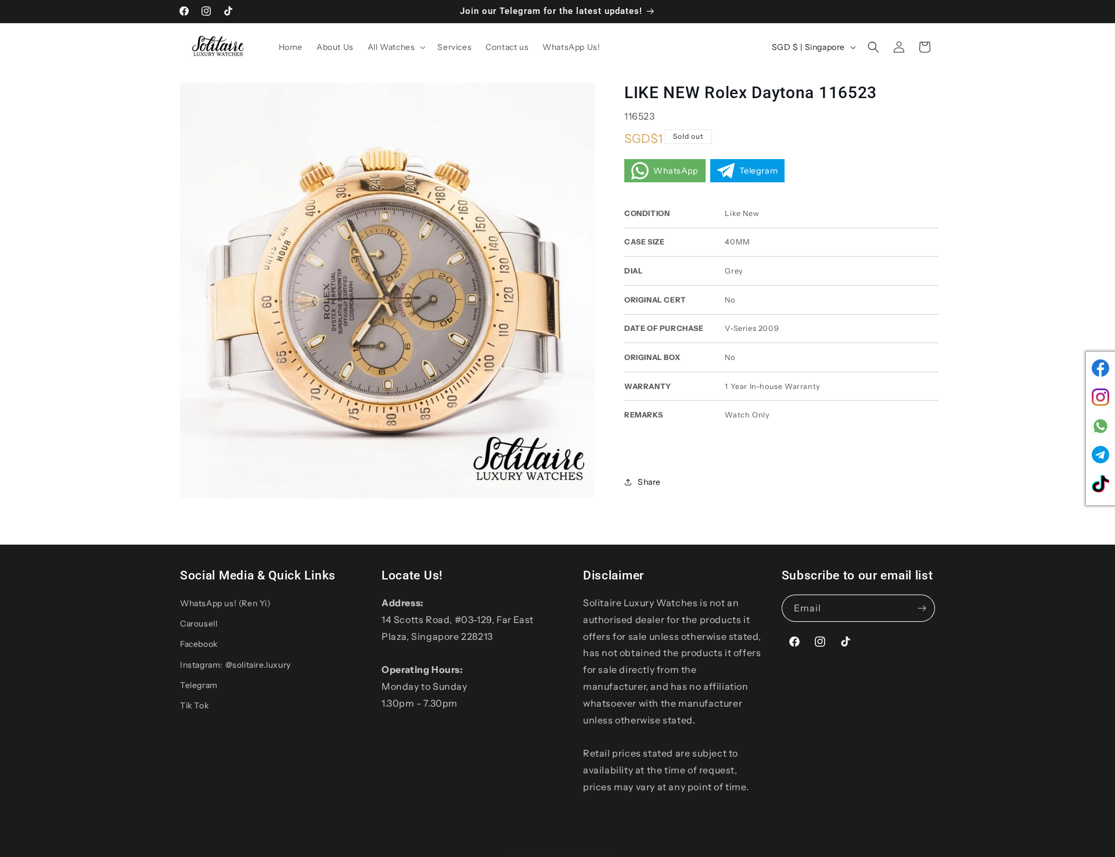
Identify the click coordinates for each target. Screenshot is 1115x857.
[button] (396, 47)
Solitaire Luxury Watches (571, 851)
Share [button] (649, 482)
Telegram (199, 685)
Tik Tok (194, 705)
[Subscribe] (921, 608)
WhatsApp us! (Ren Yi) (225, 603)
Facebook (199, 644)
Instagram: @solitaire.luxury (235, 665)
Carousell (198, 623)
